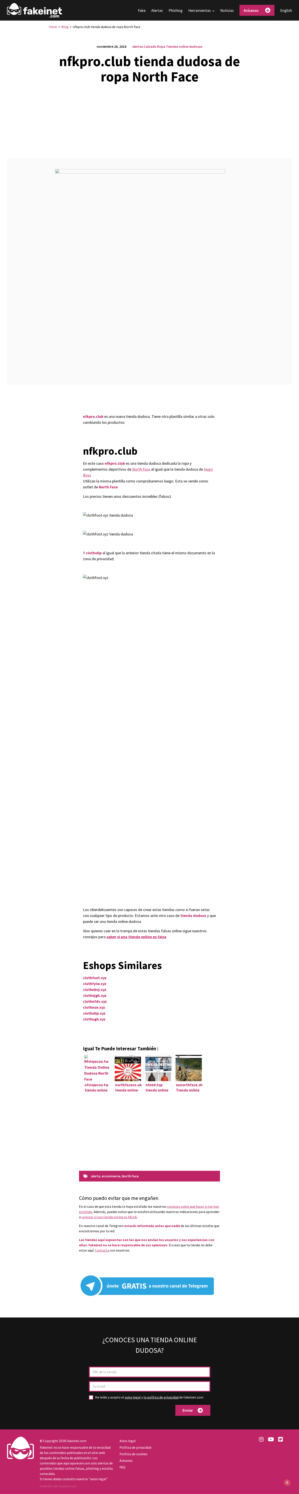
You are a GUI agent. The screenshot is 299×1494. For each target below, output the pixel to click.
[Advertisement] (149, 118)
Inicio (53, 27)
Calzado (150, 46)
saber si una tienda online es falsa (136, 936)
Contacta (102, 1250)
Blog (65, 27)
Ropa (161, 46)
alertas (137, 46)
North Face (140, 469)
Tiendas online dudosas (184, 46)
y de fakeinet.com (149, 1397)
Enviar (188, 1410)
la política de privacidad (161, 1397)
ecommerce (111, 1176)
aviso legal (133, 1397)
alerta (95, 1176)
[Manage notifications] (287, 1482)
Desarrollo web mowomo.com (58, 1486)
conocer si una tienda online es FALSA (109, 1217)
